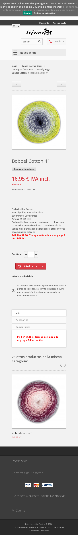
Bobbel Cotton (19, 72)
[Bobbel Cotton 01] (39, 427)
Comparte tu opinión (24, 169)
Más (17, 313)
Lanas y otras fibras (32, 66)
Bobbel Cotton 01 (23, 433)
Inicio (14, 66)
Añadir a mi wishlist (23, 276)
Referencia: (18, 189)
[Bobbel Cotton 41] (39, 146)
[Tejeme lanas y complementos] (39, 31)
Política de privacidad (45, 13)
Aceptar (27, 13)
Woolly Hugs (43, 69)
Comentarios (23, 327)
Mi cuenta (44, 23)
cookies (29, 3)
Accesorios (22, 320)
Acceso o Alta (59, 23)
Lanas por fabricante (22, 69)
